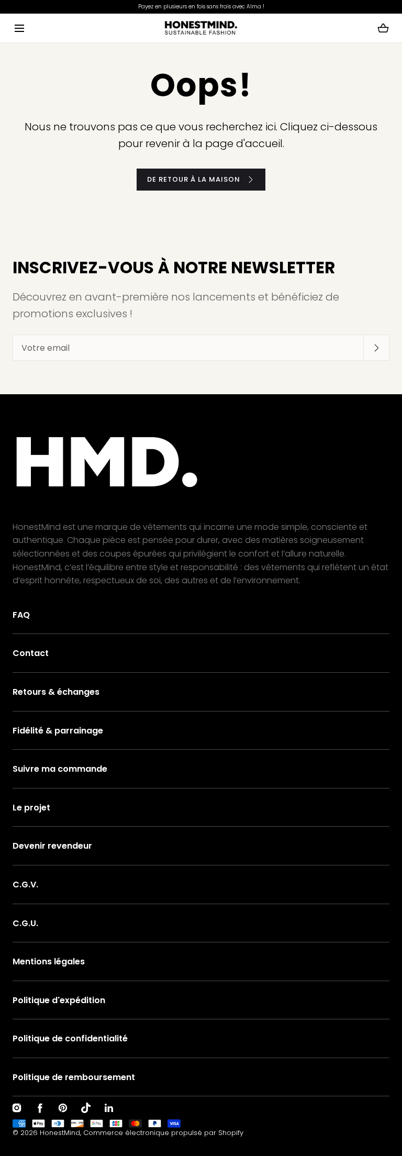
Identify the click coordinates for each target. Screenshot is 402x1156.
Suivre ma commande (60, 769)
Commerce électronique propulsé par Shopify (163, 1133)
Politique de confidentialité (70, 1038)
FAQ (21, 615)
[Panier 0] (383, 28)
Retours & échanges (56, 692)
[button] (19, 28)
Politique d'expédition (59, 1000)
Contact (31, 653)
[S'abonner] (376, 348)
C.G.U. (25, 923)
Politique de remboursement (74, 1077)
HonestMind (60, 1133)
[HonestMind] (201, 28)
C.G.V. (25, 885)
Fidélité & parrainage (58, 731)
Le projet (31, 808)
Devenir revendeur (52, 846)
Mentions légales (49, 961)
